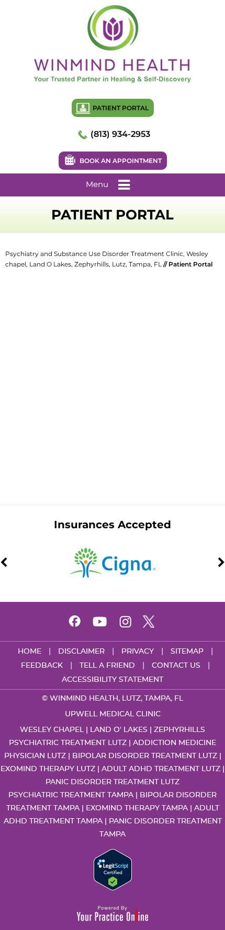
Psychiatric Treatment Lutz (68, 743)
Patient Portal (121, 108)
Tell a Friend (107, 665)
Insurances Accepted (112, 524)
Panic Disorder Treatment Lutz (112, 782)
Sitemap (187, 651)
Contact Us (176, 665)
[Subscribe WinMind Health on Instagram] (125, 622)
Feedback (42, 665)
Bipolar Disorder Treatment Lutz (144, 756)
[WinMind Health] (112, 44)
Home (29, 651)
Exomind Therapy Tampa (137, 808)
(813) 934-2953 (120, 134)
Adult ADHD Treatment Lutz (161, 769)
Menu (97, 184)
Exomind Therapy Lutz (48, 769)
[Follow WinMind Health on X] (150, 622)
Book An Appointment (121, 161)
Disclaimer (81, 651)
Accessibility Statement (112, 679)
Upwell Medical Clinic (113, 714)
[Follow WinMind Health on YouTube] (99, 622)
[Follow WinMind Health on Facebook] (74, 622)
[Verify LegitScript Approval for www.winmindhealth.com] (113, 869)
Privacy (137, 651)
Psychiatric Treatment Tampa (70, 795)
